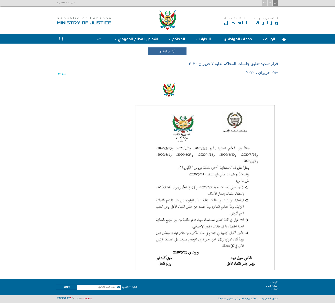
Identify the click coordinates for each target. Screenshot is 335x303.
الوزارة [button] (270, 38)
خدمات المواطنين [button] (238, 38)
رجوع (64, 73)
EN (264, 2)
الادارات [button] (204, 38)
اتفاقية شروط (271, 286)
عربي (275, 2)
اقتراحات (274, 282)
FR (270, 2)
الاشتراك (66, 287)
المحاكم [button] (178, 38)
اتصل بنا (274, 289)
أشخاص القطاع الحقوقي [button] (137, 38)
